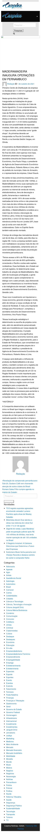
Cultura (9, 633)
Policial (9, 788)
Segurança (10, 802)
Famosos (10, 692)
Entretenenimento (13, 665)
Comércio (10, 613)
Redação (11, 83)
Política (9, 791)
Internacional (11, 721)
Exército (9, 686)
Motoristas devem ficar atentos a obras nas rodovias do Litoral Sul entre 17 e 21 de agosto (19, 523)
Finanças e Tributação (15, 700)
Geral (8, 706)
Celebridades (11, 595)
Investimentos (11, 727)
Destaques (10, 639)
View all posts (20, 477)
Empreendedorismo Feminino (18, 654)
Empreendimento (13, 656)
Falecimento (11, 689)
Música (9, 767)
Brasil (8, 587)
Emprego (10, 662)
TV (7, 820)
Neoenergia (11, 776)
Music (8, 764)
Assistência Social (13, 578)
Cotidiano (10, 622)
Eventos (9, 683)
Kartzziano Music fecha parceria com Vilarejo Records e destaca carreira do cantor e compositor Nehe (21, 555)
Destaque (10, 636)
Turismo (9, 817)
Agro (8, 572)
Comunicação (11, 616)
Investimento (11, 724)
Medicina (10, 741)
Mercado (9, 747)
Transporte (10, 814)
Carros (9, 592)
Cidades (9, 598)
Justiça (9, 735)
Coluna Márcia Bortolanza (16, 610)
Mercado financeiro (14, 750)
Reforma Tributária (13, 796)
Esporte (9, 674)
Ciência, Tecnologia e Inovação (19, 604)
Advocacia (10, 566)
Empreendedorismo (14, 651)
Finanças (10, 697)
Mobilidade (10, 756)
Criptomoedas (12, 630)
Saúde (9, 799)
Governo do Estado (14, 709)
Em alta (9, 648)
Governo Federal (13, 712)
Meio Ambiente (12, 744)
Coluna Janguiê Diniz (15, 607)
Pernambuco (11, 782)
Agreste (9, 569)
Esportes (9, 677)
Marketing (10, 738)
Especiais (10, 671)
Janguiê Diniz (11, 729)
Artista (8, 575)
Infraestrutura (11, 718)
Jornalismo (10, 732)
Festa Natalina (12, 694)
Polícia (9, 785)
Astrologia (10, 581)
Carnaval (10, 590)
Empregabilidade (13, 659)
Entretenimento (12, 668)
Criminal (9, 627)
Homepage (5, 62)
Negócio (9, 770)
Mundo (9, 762)
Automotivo (10, 584)
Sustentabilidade (13, 808)
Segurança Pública (14, 805)
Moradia (9, 759)
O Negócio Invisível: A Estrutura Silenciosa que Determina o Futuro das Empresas (20, 546)
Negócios (10, 773)
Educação (10, 645)
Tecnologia (10, 811)
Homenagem (11, 715)
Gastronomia (11, 703)
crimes (9, 624)
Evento (9, 680)
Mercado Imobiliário (14, 753)
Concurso (10, 619)
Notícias (9, 779)
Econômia (10, 642)
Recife (8, 794)
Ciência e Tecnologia (14, 601)
